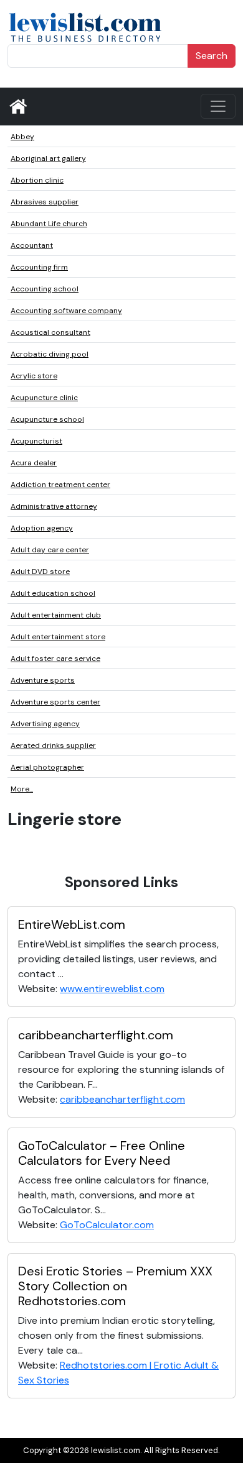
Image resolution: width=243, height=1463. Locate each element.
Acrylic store (34, 376)
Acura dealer (34, 463)
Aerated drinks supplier (53, 745)
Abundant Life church (49, 224)
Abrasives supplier (45, 202)
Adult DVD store (40, 572)
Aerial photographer (47, 767)
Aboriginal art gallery (48, 158)
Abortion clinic (37, 180)
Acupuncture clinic (44, 398)
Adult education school (53, 593)
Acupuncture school (47, 419)
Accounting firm (39, 267)
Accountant (32, 245)
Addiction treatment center (60, 485)
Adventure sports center (55, 702)
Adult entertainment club (56, 615)
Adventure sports (43, 680)
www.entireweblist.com (112, 988)
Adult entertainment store (58, 637)
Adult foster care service (55, 658)
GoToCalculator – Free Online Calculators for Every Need (101, 1153)
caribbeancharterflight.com (95, 1035)
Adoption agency (42, 528)
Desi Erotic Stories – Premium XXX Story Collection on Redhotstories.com (115, 1286)
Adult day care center (50, 550)
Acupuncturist (36, 441)
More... (22, 789)
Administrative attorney (54, 506)
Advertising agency (45, 724)
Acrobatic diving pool (49, 354)
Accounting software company (66, 311)
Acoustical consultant (50, 332)
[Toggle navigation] (218, 106)
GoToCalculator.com (107, 1224)
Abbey (22, 137)
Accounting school (45, 289)
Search (211, 55)
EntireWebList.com (71, 924)
